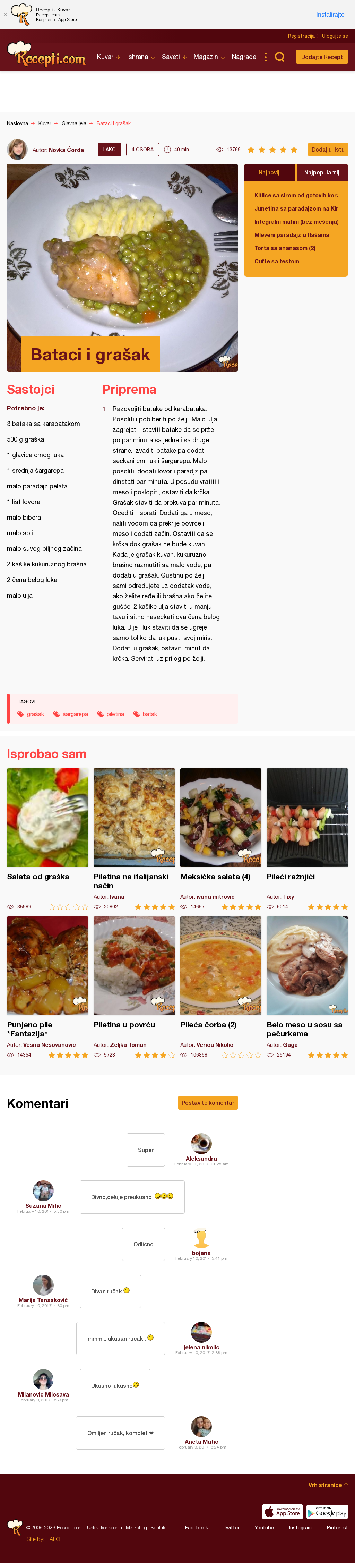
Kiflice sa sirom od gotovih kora (296, 195)
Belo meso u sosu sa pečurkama (307, 987)
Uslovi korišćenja (104, 1527)
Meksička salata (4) (221, 839)
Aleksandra (201, 1158)
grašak (35, 714)
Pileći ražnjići (307, 839)
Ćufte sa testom (276, 261)
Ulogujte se (335, 36)
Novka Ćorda (66, 149)
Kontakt (159, 1527)
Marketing (136, 1527)
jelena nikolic (201, 1347)
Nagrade (244, 56)
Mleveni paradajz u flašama (291, 234)
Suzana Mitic (43, 1205)
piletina (115, 714)
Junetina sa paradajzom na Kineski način (296, 208)
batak (150, 714)
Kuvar (105, 56)
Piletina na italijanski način (134, 839)
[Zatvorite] (5, 14)
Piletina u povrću (134, 987)
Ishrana (137, 56)
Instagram (300, 1527)
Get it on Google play (327, 1511)
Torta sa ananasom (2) (284, 248)
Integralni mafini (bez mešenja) (296, 221)
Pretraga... (279, 57)
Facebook (196, 1527)
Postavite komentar (208, 1102)
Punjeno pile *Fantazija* (47, 987)
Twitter (231, 1527)
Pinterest (337, 1527)
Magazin (206, 56)
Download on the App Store (282, 1511)
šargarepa (75, 714)
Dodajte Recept (322, 56)
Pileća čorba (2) (221, 987)
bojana (201, 1252)
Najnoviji (270, 172)
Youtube (264, 1527)
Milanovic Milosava (43, 1394)
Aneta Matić (201, 1441)
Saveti (171, 56)
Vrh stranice (325, 1484)
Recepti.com (47, 54)
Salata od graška (47, 839)
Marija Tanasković (43, 1300)
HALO (53, 1539)
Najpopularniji (322, 172)
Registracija (301, 36)
